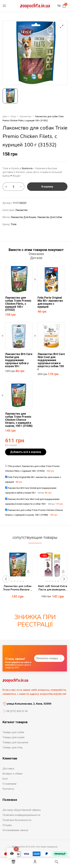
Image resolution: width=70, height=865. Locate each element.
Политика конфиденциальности (21, 815)
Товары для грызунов (15, 742)
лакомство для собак (49, 217)
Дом (5, 116)
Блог (5, 778)
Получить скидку (49, 658)
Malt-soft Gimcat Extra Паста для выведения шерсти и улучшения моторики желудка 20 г (52, 587)
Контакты (8, 788)
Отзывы (7, 825)
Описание (36, 254)
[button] (64, 6)
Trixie (13, 224)
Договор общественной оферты (22, 809)
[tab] (36, 250)
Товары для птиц (13, 747)
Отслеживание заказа (15, 830)
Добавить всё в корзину (25, 451)
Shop (13, 116)
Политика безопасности (17, 820)
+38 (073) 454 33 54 (16, 711)
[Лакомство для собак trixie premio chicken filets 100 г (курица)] (10, 95)
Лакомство (25, 116)
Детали (36, 258)
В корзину (47, 186)
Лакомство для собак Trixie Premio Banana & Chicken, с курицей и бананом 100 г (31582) (17, 587)
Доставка (8, 768)
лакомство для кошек (23, 217)
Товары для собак (13, 732)
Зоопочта (27, 168)
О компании (9, 783)
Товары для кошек (14, 737)
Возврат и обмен (12, 773)
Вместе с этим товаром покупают (36, 250)
